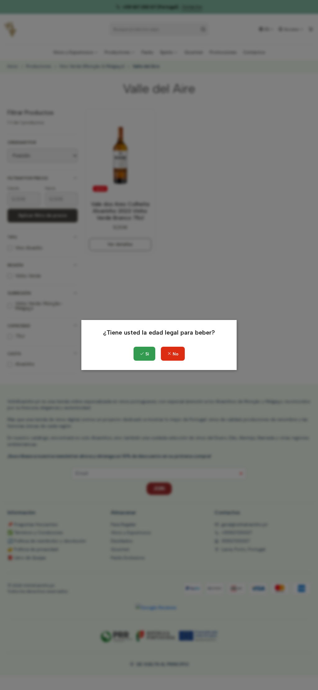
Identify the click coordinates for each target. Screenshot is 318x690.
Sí (146, 354)
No (175, 354)
